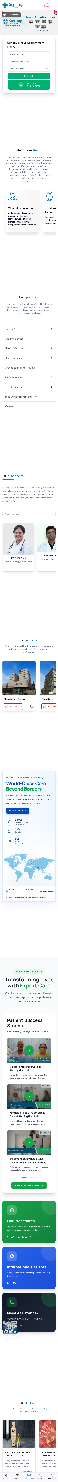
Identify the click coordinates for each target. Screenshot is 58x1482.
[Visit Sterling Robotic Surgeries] (10, 1326)
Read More (27, 1471)
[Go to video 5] (35, 1177)
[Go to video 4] (33, 1177)
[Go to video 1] (24, 1177)
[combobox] (29, 69)
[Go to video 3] (30, 1177)
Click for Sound (13, 15)
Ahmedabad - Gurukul (15, 699)
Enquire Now (16, 810)
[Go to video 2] (28, 1177)
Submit (28, 75)
